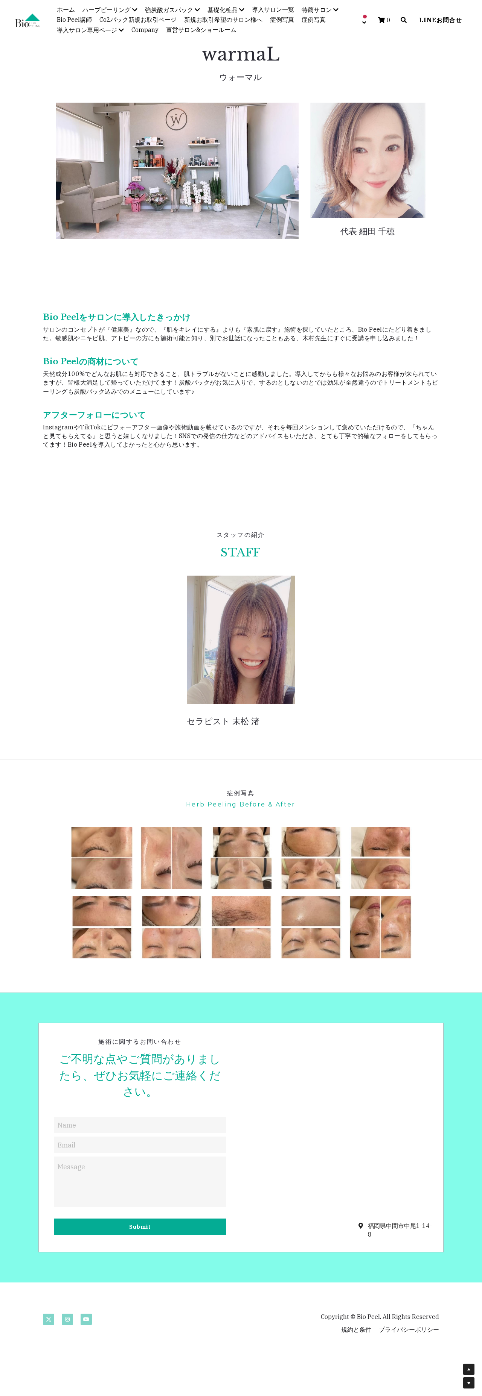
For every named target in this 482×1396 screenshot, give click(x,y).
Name (67, 1124)
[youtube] (86, 1319)
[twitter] (48, 1319)
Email (67, 1144)
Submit (140, 1226)
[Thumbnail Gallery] (102, 858)
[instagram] (67, 1319)
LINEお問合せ (440, 20)
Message (71, 1167)
